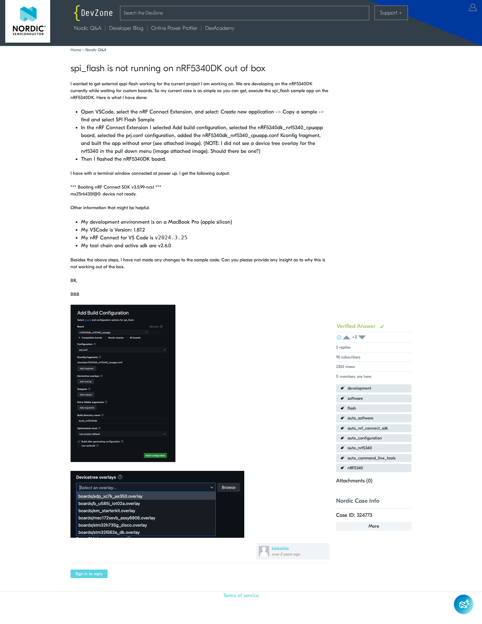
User (473, 7)
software (355, 398)
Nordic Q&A (87, 28)
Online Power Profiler (174, 28)
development (359, 388)
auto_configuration (365, 438)
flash (352, 408)
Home (75, 50)
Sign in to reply (89, 574)
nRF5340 (355, 468)
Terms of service (241, 595)
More (374, 526)
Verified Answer (357, 326)
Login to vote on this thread (349, 337)
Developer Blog (126, 28)
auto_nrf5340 (360, 448)
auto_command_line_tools (371, 458)
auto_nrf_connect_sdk (368, 428)
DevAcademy (219, 28)
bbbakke (280, 548)
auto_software (360, 418)
